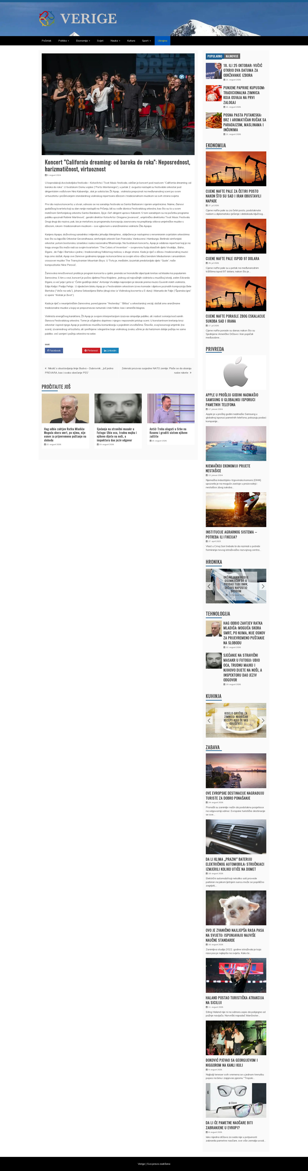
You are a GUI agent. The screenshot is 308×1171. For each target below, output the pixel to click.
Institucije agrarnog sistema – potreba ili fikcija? (231, 534)
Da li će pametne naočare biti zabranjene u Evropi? (229, 1125)
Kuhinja (214, 696)
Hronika (214, 561)
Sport (145, 40)
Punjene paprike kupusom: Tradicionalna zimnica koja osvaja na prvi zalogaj (244, 95)
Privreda (215, 349)
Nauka (114, 40)
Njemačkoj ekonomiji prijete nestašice (228, 468)
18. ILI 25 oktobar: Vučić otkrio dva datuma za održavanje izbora (242, 70)
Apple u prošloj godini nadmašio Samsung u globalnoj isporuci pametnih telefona (232, 399)
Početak (46, 40)
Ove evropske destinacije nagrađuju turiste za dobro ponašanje (235, 795)
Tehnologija (218, 613)
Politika (62, 40)
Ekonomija (82, 40)
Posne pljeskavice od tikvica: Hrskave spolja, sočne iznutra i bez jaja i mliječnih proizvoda (236, 718)
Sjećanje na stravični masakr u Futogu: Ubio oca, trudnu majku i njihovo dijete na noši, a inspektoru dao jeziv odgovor (117, 434)
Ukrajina (162, 40)
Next (262, 586)
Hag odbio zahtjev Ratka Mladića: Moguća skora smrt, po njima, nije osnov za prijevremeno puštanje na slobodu (65, 434)
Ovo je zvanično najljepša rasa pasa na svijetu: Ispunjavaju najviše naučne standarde (235, 935)
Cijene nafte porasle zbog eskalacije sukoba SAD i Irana (235, 318)
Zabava (213, 747)
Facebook (55, 350)
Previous (209, 586)
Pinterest (92, 350)
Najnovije (232, 56)
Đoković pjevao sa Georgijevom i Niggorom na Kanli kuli (232, 1062)
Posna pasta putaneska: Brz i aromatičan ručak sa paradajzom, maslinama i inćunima (244, 122)
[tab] (215, 56)
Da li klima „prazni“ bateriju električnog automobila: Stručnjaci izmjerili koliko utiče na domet (235, 864)
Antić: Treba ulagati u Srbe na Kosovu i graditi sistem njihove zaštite (169, 433)
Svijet (100, 40)
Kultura (131, 40)
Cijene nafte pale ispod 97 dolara (232, 258)
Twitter (73, 350)
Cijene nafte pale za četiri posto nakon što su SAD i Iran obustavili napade (233, 196)
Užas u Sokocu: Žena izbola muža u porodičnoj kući (236, 584)
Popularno (215, 56)
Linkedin (111, 350)
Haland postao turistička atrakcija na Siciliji (235, 1000)
